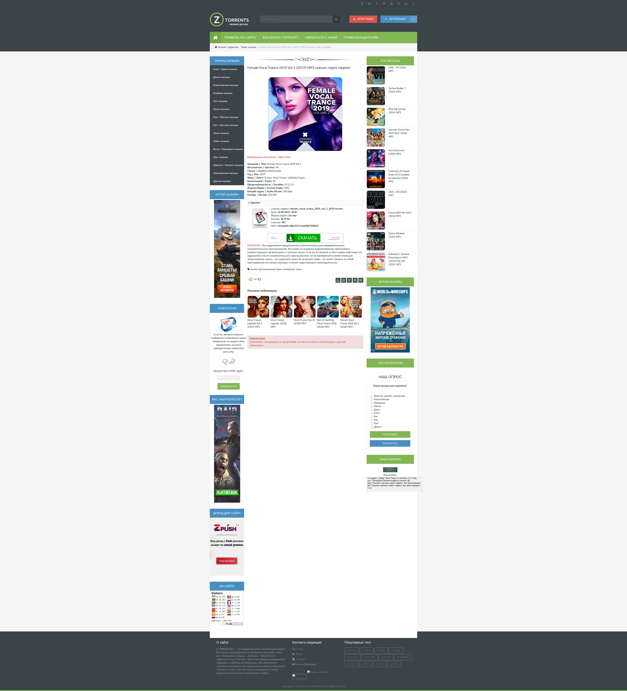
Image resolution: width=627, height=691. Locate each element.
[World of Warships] (390, 320)
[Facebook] (376, 3)
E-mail (299, 649)
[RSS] (398, 3)
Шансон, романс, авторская (389, 396)
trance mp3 (256, 269)
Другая (377, 427)
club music (396, 650)
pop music (394, 664)
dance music (352, 657)
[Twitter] (384, 3)
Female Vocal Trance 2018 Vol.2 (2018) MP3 (349, 323)
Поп (375, 423)
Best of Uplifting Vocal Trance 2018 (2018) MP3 (326, 323)
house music (369, 657)
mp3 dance (386, 657)
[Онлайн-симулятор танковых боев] (227, 249)
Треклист (255, 203)
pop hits (366, 664)
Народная (379, 403)
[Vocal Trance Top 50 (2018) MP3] (305, 317)
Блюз (376, 413)
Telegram (301, 659)
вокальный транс (272, 269)
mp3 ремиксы (403, 657)
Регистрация (365, 19)
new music (351, 664)
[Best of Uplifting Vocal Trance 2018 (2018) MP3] (328, 317)
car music (366, 650)
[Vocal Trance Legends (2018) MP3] (282, 317)
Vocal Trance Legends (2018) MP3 (279, 323)
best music (351, 650)
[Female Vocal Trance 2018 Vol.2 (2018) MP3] (351, 317)
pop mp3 (380, 664)
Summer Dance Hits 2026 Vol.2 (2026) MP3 (399, 133)
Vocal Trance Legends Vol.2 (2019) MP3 (254, 323)
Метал (377, 406)
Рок (375, 420)
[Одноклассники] (362, 3)
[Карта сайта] (406, 3)
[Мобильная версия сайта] (413, 3)
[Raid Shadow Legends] (227, 454)
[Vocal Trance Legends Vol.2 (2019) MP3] (258, 317)
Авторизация (397, 19)
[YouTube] (391, 3)
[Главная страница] (215, 37)
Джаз (376, 409)
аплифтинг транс (292, 269)
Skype (298, 654)
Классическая (381, 399)
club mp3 (381, 650)
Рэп (375, 416)
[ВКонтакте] (369, 3)
